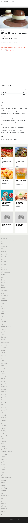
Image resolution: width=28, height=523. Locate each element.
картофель (4, 305)
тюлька (3, 472)
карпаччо (3, 301)
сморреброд (4, 435)
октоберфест (4, 371)
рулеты (3, 412)
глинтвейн (3, 267)
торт (2, 461)
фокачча (3, 480)
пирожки (3, 396)
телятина (3, 453)
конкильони (4, 319)
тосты (3, 464)
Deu (15, 520)
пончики (3, 402)
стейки (3, 443)
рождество (4, 409)
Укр (11, 520)
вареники (4, 254)
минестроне (4, 355)
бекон (3, 241)
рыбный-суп (4, 414)
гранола (3, 275)
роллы (3, 410)
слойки (3, 433)
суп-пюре (4, 448)
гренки (3, 277)
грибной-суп (4, 279)
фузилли (3, 490)
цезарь (3, 498)
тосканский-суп (5, 462)
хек (2, 492)
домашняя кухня (5, 47)
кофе (2, 324)
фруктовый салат (5, 488)
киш (2, 313)
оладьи (3, 375)
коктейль (3, 318)
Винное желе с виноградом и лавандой (19, 203)
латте (2, 340)
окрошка (3, 370)
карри (3, 303)
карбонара (4, 300)
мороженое (4, 358)
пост (2, 404)
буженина (3, 248)
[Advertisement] (14, 69)
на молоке (4, 49)
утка (2, 475)
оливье (3, 376)
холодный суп (4, 495)
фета (3, 479)
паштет (3, 384)
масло (3, 349)
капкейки (3, 298)
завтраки (3, 4)
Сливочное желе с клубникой (6, 203)
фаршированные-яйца (6, 477)
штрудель (4, 508)
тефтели (3, 456)
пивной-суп (4, 391)
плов (2, 399)
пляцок (3, 401)
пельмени (4, 386)
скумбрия (3, 430)
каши (3, 308)
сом (2, 438)
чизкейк (3, 503)
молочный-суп (4, 357)
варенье (3, 256)
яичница (3, 514)
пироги (3, 394)
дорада (3, 285)
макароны (4, 344)
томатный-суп (4, 459)
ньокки (3, 365)
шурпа (3, 511)
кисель (3, 311)
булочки (3, 249)
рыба (17, 4)
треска (3, 466)
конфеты (3, 321)
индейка (3, 293)
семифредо (4, 425)
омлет (3, 378)
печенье (3, 389)
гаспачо (3, 266)
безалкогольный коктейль (7, 240)
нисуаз (3, 362)
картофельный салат (6, 306)
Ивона (5, 30)
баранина (4, 238)
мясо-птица (11, 4)
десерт (12, 47)
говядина (4, 269)
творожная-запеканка (6, 451)
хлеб (2, 493)
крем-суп (3, 331)
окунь (3, 373)
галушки (3, 264)
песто (3, 388)
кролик (3, 334)
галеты (3, 262)
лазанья (3, 337)
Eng (13, 520)
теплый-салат (4, 454)
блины (3, 243)
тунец (3, 467)
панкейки (3, 381)
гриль (3, 280)
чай (2, 500)
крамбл (3, 327)
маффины (3, 352)
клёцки (3, 316)
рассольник (4, 407)
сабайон (3, 415)
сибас (3, 427)
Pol (17, 520)
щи (2, 513)
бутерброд (4, 253)
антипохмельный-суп (6, 236)
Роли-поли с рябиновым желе (6, 181)
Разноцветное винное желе (19, 225)
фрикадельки (4, 487)
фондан (3, 482)
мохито (3, 360)
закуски (22, 4)
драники (3, 287)
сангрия (3, 417)
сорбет (3, 440)
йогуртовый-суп (5, 295)
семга (3, 423)
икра (2, 292)
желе (15, 47)
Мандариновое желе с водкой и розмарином (21, 182)
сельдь (3, 422)
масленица (4, 347)
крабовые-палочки (6, 326)
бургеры (3, 251)
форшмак (3, 485)
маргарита (4, 345)
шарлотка (3, 505)
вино (2, 259)
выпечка (3, 261)
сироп (3, 428)
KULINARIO (5, 1)
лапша (3, 339)
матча (3, 350)
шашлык (3, 506)
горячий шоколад (5, 272)
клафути (3, 314)
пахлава (3, 383)
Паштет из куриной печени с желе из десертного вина (20, 160)
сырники (3, 449)
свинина (3, 420)
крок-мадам (4, 332)
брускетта (4, 246)
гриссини (3, 282)
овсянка (3, 368)
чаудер (3, 501)
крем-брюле (4, 329)
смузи (3, 436)
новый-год (4, 363)
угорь (2, 474)
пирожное (4, 397)
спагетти (3, 441)
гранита (3, 274)
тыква (3, 469)
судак (3, 446)
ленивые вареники (5, 342)
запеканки (4, 290)
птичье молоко (21, 47)
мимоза (3, 353)
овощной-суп (4, 366)
